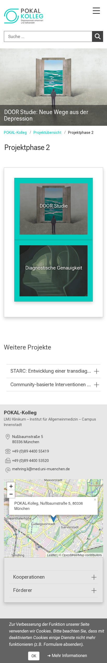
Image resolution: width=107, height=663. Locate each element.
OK (33, 656)
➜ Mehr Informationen (67, 655)
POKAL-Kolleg (15, 132)
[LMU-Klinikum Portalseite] (22, 16)
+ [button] (11, 486)
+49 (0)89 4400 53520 (30, 461)
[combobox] (53, 36)
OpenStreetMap (73, 555)
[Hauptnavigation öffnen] (96, 11)
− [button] (11, 494)
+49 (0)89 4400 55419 (30, 451)
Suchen (97, 36)
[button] (41, 469)
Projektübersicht (47, 132)
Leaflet (52, 555)
